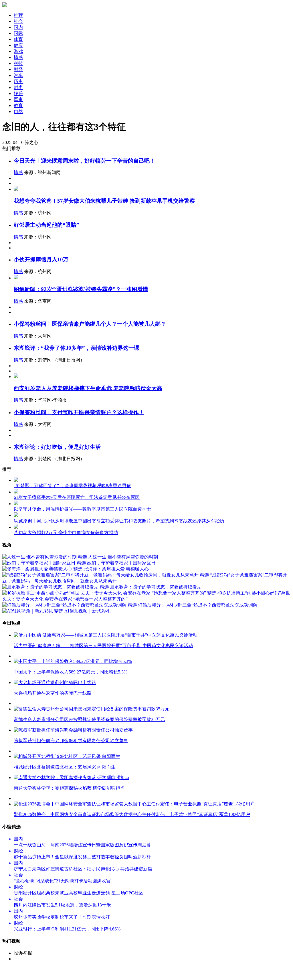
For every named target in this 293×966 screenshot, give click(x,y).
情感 (18, 172)
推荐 (18, 15)
